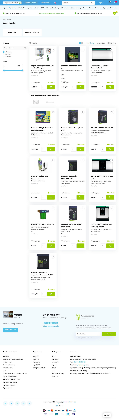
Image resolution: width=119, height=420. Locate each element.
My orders (36, 359)
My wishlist (36, 365)
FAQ (4, 371)
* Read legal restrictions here (84, 338)
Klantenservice (45, 3)
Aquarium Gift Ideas (110, 8)
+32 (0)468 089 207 (50, 323)
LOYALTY (107, 415)
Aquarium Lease (8, 388)
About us (6, 356)
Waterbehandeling (52, 8)
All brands (8, 52)
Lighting (29, 8)
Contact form (7, 368)
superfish (8, 57)
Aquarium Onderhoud (10, 382)
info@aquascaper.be (51, 326)
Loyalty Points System (10, 376)
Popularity (90, 43)
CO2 (42, 8)
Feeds (91, 8)
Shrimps (98, 8)
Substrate (21, 8)
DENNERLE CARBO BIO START (102, 128)
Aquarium (12, 8)
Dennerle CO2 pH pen (39, 176)
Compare (36, 82)
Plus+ (70, 402)
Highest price (112, 43)
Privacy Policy (7, 362)
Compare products (39, 368)
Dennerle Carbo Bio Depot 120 (42, 224)
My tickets (36, 362)
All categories (30, 3)
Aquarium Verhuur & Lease (11, 379)
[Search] (92, 3)
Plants (37, 8)
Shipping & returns (9, 365)
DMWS (65, 402)
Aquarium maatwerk (9, 385)
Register (35, 356)
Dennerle (8, 54)
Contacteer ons (10, 330)
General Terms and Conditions (13, 359)
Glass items (65, 8)
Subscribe (109, 334)
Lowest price (101, 43)
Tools (85, 8)
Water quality (76, 8)
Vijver (5, 8)
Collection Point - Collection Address (15, 373)
